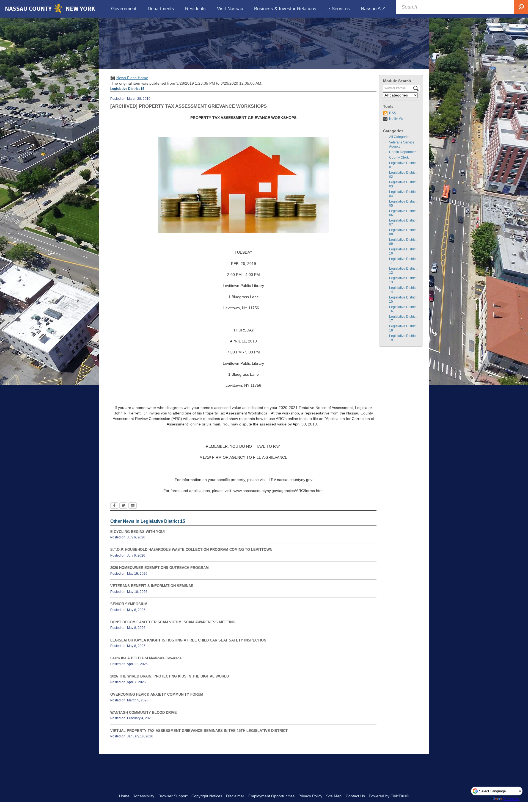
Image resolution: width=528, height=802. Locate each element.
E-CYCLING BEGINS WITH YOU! (137, 532)
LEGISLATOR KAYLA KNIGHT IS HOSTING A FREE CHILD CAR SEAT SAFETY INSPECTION (188, 640)
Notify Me (396, 118)
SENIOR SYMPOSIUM (128, 604)
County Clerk (399, 157)
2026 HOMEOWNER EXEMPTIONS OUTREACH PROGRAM (159, 568)
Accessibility (143, 796)
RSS (392, 113)
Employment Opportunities (271, 796)
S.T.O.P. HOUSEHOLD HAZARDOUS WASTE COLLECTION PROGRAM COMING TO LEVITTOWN (191, 549)
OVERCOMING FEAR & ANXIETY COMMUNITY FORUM (156, 694)
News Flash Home (132, 78)
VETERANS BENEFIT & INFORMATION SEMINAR (151, 586)
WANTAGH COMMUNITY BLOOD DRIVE (143, 712)
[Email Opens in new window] (132, 506)
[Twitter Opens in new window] (123, 506)
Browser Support (173, 796)
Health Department (403, 152)
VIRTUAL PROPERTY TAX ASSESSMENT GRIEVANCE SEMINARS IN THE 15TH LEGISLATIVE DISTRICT (199, 731)
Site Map (334, 796)
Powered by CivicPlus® (389, 796)
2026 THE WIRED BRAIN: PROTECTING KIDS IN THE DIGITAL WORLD (169, 676)
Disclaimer (235, 796)
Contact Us (355, 796)
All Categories (399, 137)
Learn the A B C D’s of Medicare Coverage (146, 658)
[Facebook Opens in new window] (114, 506)
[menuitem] (124, 8)
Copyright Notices (206, 796)
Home (124, 796)
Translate (511, 799)
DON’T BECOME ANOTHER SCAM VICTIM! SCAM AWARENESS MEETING (172, 622)
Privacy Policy (310, 796)
